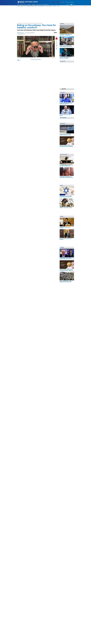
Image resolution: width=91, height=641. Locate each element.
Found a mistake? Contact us (36, 59)
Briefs (25, 4)
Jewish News (39, 4)
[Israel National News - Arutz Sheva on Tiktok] (73, 4)
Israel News (29, 4)
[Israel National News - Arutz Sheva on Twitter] (66, 4)
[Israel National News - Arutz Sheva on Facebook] (68, 4)
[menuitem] (18, 4)
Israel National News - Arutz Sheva (25, 2)
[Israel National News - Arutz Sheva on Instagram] (70, 4)
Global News (34, 4)
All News (21, 4)
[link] (67, 35)
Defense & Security (45, 4)
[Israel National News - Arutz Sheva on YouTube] (71, 4)
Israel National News (20, 23)
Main (18, 4)
